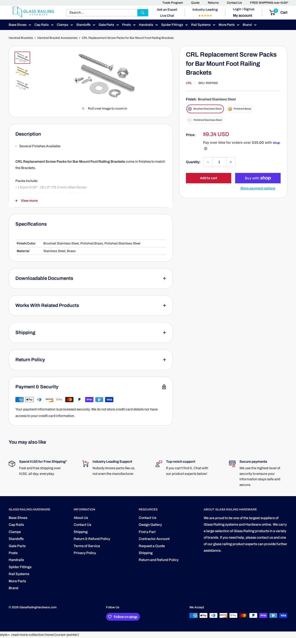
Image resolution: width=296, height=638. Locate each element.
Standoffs (83, 24)
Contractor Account (154, 539)
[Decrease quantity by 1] (207, 162)
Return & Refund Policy (92, 539)
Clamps (62, 24)
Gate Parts (106, 24)
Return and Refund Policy (159, 560)
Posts (126, 24)
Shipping (81, 532)
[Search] (142, 12)
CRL (189, 83)
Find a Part (147, 532)
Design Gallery (150, 524)
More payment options (258, 188)
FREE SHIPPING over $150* (269, 2)
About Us (81, 518)
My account (242, 15)
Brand (247, 24)
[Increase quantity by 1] (230, 162)
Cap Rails (41, 24)
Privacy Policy (85, 553)
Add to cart (208, 178)
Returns (213, 2)
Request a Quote (152, 546)
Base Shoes (17, 24)
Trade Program (172, 2)
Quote (195, 2)
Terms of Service (87, 546)
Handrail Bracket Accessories (57, 37)
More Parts (227, 24)
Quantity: (193, 162)
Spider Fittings (172, 24)
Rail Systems (201, 24)
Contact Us (234, 2)
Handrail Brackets (21, 37)
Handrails (146, 24)
